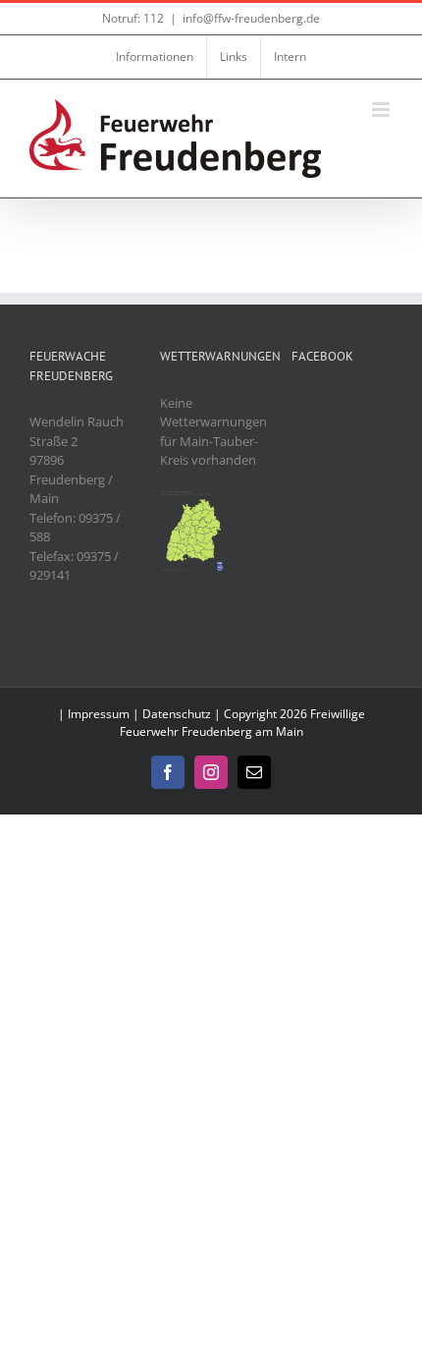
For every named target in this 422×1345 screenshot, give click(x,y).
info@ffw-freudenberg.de (251, 18)
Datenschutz (176, 713)
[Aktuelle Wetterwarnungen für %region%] (193, 498)
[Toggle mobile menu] (382, 109)
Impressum (99, 713)
